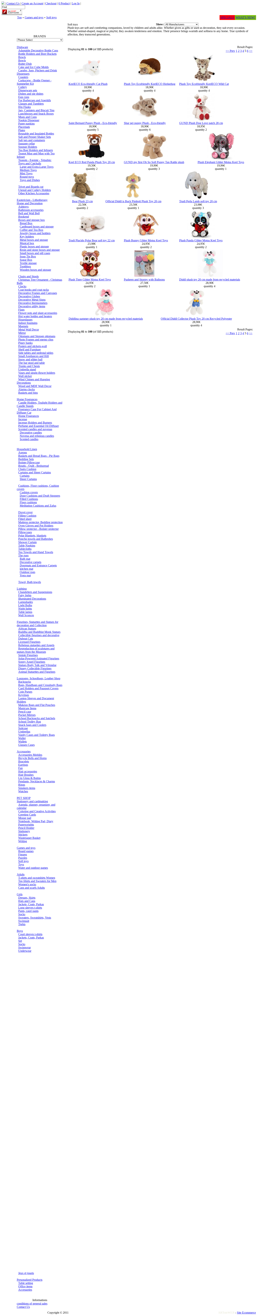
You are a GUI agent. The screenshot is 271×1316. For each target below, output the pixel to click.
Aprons (22, 452)
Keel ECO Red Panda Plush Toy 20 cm (92, 162)
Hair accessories (27, 771)
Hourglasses (25, 319)
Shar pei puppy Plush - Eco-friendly (145, 123)
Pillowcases (25, 532)
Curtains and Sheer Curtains (34, 472)
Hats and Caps (26, 901)
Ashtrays (23, 206)
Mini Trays (26, 173)
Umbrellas (24, 731)
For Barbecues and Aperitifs (34, 100)
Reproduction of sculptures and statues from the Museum (36, 650)
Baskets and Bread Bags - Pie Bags (38, 455)
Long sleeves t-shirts (30, 907)
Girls (19, 894)
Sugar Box (26, 259)
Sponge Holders (27, 146)
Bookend (23, 216)
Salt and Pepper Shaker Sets (34, 136)
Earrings (23, 764)
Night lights (25, 608)
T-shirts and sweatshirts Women (36, 877)
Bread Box (26, 223)
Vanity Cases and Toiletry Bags (36, 734)
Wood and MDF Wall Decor (34, 386)
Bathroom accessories (31, 210)
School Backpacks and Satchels (36, 718)
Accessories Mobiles (30, 754)
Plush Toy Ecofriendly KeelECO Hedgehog (149, 83)
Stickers (22, 834)
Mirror (22, 332)
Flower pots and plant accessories (37, 313)
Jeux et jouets (26, 1273)
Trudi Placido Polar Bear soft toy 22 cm (92, 240)
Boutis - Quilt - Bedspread (33, 465)
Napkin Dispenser (28, 120)
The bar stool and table (31, 362)
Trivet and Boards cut (30, 186)
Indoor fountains (27, 322)
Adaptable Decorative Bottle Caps (38, 50)
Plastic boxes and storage (34, 246)
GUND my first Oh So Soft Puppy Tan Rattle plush (154, 162)
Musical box (27, 243)
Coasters (23, 77)
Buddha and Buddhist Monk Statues (39, 631)
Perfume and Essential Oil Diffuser (38, 425)
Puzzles (22, 857)
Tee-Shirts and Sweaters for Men (37, 881)
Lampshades (25, 602)
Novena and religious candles (37, 435)
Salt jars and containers (31, 140)
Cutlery (22, 87)
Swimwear (24, 947)
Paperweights (26, 824)
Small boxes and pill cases (35, 253)
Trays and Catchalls (29, 163)
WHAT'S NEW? (245, 17)
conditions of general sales (32, 1303)
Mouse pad (24, 818)
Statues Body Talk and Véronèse (37, 665)
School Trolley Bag (29, 721)
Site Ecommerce (246, 1312)
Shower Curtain (27, 542)
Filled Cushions (29, 499)
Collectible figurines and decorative (38, 635)
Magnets (23, 326)
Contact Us (23, 1306)
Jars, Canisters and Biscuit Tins (36, 110)
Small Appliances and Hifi (33, 356)
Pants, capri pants (28, 911)
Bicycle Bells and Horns (32, 758)
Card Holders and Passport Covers (38, 688)
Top (19, 17)
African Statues (27, 628)
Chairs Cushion (27, 469)
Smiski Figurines (28, 655)
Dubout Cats (25, 638)
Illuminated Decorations (32, 598)
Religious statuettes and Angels (36, 645)
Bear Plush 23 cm (82, 201)
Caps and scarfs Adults (31, 887)
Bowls (22, 57)
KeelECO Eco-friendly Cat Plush (88, 83)
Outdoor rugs (27, 572)
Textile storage (28, 263)
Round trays (27, 176)
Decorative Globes (29, 296)
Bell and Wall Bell (29, 213)
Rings (21, 784)
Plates (21, 130)
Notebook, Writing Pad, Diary (35, 821)
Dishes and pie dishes (30, 93)
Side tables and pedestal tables (35, 352)
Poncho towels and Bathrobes (35, 538)
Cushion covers (29, 492)
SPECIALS (227, 17)
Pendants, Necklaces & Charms (36, 781)
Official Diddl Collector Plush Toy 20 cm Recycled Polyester (196, 318)
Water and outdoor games (33, 867)
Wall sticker (25, 376)
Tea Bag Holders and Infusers (35, 150)
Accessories (24, 751)
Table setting (25, 1283)
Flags (21, 309)
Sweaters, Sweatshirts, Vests (34, 917)
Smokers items (26, 788)
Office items (25, 1286)
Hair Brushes (26, 774)
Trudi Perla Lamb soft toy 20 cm (198, 201)
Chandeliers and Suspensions (35, 592)
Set (20, 940)
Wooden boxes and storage (35, 269)
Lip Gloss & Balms (29, 778)
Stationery (24, 831)
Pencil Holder (26, 827)
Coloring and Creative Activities (37, 811)
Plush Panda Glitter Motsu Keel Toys (201, 240)
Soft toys (51, 17)
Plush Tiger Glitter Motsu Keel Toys (90, 279)
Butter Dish (25, 63)
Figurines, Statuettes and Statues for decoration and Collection (37, 623)
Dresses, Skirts (26, 897)
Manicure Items (27, 708)
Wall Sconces (26, 615)
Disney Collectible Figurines (34, 668)
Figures (22, 854)
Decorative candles (31, 432)
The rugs (23, 555)
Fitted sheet (25, 518)
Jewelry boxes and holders (35, 233)
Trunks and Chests (29, 366)
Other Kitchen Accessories (33, 193)
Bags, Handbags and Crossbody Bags (40, 685)
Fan (20, 768)
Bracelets (23, 761)
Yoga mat (25, 575)
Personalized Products (29, 1279)
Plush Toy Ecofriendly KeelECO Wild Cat (204, 83)
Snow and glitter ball (30, 359)
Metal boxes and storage (34, 239)
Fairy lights (24, 595)
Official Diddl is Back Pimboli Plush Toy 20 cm (133, 201)
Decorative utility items (31, 306)
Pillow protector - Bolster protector (38, 528)
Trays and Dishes (30, 180)
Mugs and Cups (27, 116)
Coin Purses (25, 691)
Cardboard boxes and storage (37, 226)
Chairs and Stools (28, 276)
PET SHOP (24, 798)
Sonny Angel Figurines (31, 661)
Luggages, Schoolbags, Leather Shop (38, 678)
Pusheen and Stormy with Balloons (144, 279)
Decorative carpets (30, 562)
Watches (23, 791)
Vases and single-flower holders (36, 372)
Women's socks (27, 884)
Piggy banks (25, 342)
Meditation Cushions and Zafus (38, 505)
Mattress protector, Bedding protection (40, 522)
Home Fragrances (27, 399)
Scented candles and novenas (35, 429)
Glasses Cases (26, 744)
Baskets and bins (28, 392)
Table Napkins (26, 545)
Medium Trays (28, 170)
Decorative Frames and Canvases (37, 293)
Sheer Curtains (28, 479)
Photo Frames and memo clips (35, 339)
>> (250, 50)
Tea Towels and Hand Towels (35, 552)
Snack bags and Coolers (32, 724)
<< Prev (230, 50)
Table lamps (25, 612)
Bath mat (25, 558)
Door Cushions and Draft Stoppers (40, 495)
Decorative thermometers (32, 303)
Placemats (24, 126)
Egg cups (23, 97)
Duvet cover (25, 512)
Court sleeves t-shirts (30, 934)
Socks (21, 914)
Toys (21, 864)
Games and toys (34, 17)
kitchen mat (26, 568)
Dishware (22, 47)
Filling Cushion (27, 515)
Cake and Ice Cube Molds (33, 67)
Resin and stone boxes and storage (40, 249)
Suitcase (23, 728)
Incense (22, 419)
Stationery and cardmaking (32, 801)
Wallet (22, 738)
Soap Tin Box (28, 256)
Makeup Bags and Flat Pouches (36, 705)
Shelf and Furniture (29, 349)
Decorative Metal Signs (32, 299)
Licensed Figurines (29, 641)
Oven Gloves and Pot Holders (35, 525)
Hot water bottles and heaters (35, 316)
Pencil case (24, 711)
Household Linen (27, 449)
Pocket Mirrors (27, 715)
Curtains (24, 475)
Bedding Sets (26, 459)
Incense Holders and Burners (35, 422)
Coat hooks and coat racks (33, 289)
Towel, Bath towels (29, 582)
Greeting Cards (27, 814)
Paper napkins (26, 123)
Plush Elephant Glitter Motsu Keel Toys (221, 162)
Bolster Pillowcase (29, 462)
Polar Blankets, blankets (32, 535)
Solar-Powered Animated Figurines (38, 658)
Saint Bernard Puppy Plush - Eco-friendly (93, 123)
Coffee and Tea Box (31, 229)
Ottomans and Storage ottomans (36, 336)
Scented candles (29, 439)
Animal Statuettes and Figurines (36, 671)
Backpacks (24, 681)
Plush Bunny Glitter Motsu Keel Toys (146, 240)
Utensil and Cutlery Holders (34, 190)
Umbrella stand (27, 369)
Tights (21, 924)
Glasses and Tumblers (31, 103)
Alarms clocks (26, 389)
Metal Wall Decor (28, 329)
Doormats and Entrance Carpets (38, 565)
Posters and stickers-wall (32, 346)
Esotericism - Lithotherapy (32, 200)
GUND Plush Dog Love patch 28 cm (201, 123)
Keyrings (23, 695)
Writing (22, 841)
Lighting (22, 588)
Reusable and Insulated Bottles (36, 133)
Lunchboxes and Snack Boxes (36, 113)
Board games (26, 851)
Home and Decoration (30, 203)
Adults (21, 874)
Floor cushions (28, 502)
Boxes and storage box (31, 219)
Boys (20, 930)
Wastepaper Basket (29, 837)
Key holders (27, 236)
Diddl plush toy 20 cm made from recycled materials (209, 279)
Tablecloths (25, 548)
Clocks (22, 286)
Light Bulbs (25, 605)
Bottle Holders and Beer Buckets (37, 53)
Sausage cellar (26, 143)
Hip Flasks (24, 107)
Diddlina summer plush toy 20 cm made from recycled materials (106, 318)
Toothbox (25, 266)
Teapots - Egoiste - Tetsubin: (34, 160)
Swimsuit (23, 920)
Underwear (24, 950)
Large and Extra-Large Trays (36, 166)
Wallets (22, 741)
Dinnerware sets (27, 90)
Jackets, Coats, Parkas (31, 904)
